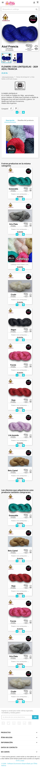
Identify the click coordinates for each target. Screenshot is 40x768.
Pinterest (16, 108)
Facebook (3, 723)
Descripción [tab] (10, 120)
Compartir (11, 108)
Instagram (24, 723)
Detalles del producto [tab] (26, 120)
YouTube (13, 723)
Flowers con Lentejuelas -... (20, 194)
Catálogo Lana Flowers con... (20, 264)
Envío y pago (20, 760)
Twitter (8, 723)
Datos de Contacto (9, 747)
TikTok (29, 723)
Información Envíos (8, 77)
